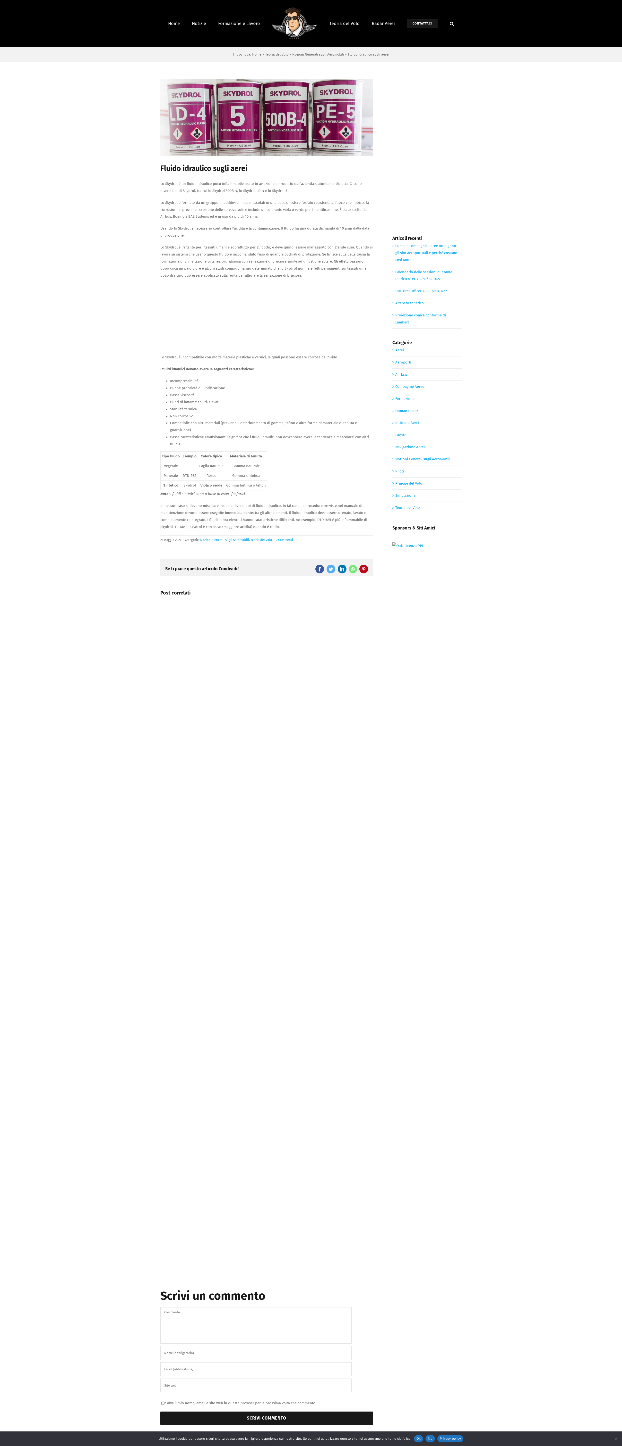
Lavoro (400, 435)
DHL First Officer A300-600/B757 (421, 291)
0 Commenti (284, 540)
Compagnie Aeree (409, 386)
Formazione (405, 399)
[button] (441, 23)
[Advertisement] (266, 318)
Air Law (401, 374)
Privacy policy (450, 1438)
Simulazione (405, 495)
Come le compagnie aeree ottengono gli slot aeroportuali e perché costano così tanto (426, 253)
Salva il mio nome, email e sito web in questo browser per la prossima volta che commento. (240, 1403)
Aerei (399, 350)
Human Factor (406, 411)
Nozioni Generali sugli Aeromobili (224, 540)
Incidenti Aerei (407, 423)
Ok (418, 1438)
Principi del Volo (408, 483)
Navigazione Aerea (410, 447)
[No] (615, 1438)
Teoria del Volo (261, 540)
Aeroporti (403, 362)
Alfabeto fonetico (409, 303)
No (430, 1438)
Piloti (399, 471)
